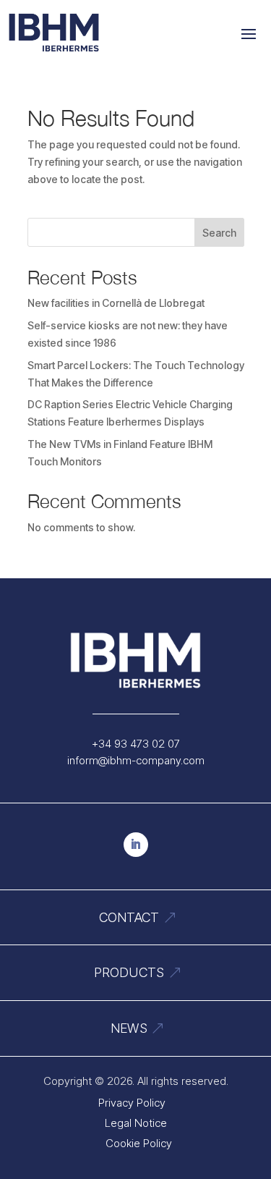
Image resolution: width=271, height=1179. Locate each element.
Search (219, 233)
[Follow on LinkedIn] (136, 844)
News (129, 1028)
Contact (129, 917)
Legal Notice (136, 1123)
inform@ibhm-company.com (136, 760)
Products (129, 972)
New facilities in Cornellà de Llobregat (116, 303)
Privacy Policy (131, 1103)
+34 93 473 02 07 (136, 744)
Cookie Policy (139, 1143)
